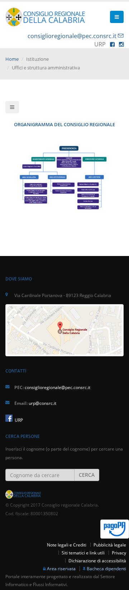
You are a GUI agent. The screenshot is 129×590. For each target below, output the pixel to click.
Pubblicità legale (110, 545)
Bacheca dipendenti (106, 568)
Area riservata (61, 568)
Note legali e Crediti (66, 545)
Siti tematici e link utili (83, 552)
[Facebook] (112, 44)
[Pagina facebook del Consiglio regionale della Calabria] (9, 418)
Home (12, 59)
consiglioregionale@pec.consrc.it (72, 36)
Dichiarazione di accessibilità (97, 560)
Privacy (119, 552)
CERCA (87, 474)
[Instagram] (121, 44)
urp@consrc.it (42, 403)
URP (18, 420)
